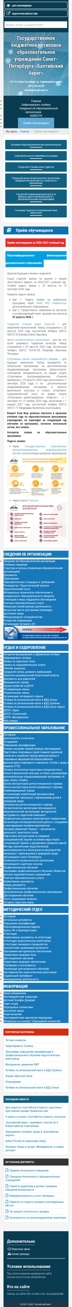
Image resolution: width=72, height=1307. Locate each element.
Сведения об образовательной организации (38, 110)
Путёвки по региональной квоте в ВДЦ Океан (30, 699)
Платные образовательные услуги (23, 603)
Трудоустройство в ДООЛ (18, 685)
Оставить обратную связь (18, 902)
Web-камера (10, 720)
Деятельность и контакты (18, 738)
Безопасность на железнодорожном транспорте (38, 1217)
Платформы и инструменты (19, 965)
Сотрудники (10, 741)
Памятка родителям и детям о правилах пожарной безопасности (31, 1188)
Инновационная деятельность (21, 979)
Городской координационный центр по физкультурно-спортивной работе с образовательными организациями (36, 197)
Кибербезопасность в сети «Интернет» (32, 1195)
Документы (10, 575)
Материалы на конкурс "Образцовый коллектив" (32, 1021)
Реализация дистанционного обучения (26, 968)
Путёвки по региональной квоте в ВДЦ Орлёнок (31, 703)
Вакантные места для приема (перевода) (27, 610)
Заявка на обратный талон (19, 661)
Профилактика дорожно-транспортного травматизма (34, 818)
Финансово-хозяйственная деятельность (27, 606)
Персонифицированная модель (21, 927)
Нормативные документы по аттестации (27, 937)
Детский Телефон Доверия (19, 1000)
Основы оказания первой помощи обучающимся (32, 748)
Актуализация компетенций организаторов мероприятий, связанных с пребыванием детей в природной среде (32, 797)
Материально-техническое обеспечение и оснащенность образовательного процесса (28, 594)
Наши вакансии (12, 1014)
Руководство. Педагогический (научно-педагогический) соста (26, 587)
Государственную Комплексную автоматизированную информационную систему (39, 450)
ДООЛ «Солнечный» (15, 713)
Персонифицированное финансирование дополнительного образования (36, 259)
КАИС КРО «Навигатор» (51, 303)
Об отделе (9, 734)
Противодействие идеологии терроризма (27, 1017)
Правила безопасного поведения (29, 1170)
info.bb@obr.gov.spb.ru (36, 90)
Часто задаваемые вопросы (20, 899)
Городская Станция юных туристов (36, 167)
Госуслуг (33, 500)
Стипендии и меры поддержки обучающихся (29, 599)
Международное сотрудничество (22, 617)
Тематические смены (17, 692)
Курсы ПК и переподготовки (20, 930)
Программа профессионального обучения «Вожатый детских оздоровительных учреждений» (34, 872)
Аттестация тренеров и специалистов (25, 944)
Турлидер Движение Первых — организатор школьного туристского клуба (29, 830)
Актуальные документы (17, 920)
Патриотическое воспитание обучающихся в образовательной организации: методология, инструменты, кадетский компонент (30, 811)
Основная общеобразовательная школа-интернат (36, 144)
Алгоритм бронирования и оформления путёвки (31, 654)
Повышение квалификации (19, 745)
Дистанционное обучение (18, 895)
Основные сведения (15, 564)
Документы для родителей (19, 678)
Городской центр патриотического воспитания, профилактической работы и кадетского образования (36, 180)
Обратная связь (21, 1249)
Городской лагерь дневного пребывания (27, 671)
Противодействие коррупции (20, 996)
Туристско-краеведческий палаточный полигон (31, 675)
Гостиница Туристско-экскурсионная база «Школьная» (36, 211)
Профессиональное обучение (20, 867)
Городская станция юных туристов (31, 324)
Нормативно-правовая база (19, 954)
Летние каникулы (15, 668)
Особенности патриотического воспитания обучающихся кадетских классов (28, 862)
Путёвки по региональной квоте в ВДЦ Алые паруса (34, 706)
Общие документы (14, 885)
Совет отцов (10, 1003)
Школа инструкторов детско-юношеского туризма (32, 783)
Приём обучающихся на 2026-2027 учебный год (35, 242)
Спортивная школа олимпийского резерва (36, 155)
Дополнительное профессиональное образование (32, 892)
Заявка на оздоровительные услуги (24, 665)
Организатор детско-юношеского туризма (28, 804)
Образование (11, 578)
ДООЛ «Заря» (11, 710)
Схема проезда (20, 1254)
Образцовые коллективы (18, 1007)
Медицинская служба (16, 682)
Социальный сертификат (18, 975)
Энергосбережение (14, 993)
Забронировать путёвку (17, 658)
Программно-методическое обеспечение (27, 951)
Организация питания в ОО (19, 624)
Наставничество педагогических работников (30, 972)
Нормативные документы (18, 881)
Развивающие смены (17, 689)
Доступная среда (13, 613)
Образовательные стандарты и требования (29, 582)
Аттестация (10, 933)
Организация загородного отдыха (23, 696)
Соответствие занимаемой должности (25, 947)
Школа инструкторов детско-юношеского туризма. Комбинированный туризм (33, 788)
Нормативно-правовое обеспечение (24, 961)
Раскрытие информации (17, 620)
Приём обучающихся (36, 123)
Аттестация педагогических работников (27, 940)
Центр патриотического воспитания (28, 339)
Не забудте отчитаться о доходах (29, 1211)
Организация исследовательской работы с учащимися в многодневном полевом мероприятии (35, 823)
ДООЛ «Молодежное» (16, 717)
